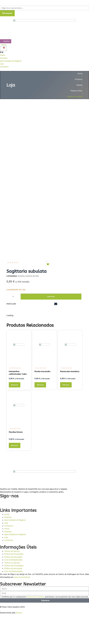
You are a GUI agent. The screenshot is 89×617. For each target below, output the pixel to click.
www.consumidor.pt (22, 577)
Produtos (78, 79)
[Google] (20, 501)
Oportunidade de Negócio (15, 520)
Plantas (79, 85)
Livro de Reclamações (13, 560)
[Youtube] (14, 501)
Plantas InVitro (76, 91)
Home (80, 73)
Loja (6, 523)
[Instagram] (8, 501)
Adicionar (51, 296)
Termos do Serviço (12, 551)
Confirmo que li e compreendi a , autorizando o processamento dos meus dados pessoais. (45, 597)
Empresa (8, 517)
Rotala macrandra (42, 371)
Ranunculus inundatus (69, 371)
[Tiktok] (26, 501)
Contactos (8, 526)
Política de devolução (13, 557)
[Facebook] (2, 501)
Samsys (19, 613)
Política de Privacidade (13, 554)
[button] (28, 304)
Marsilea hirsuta (16, 432)
